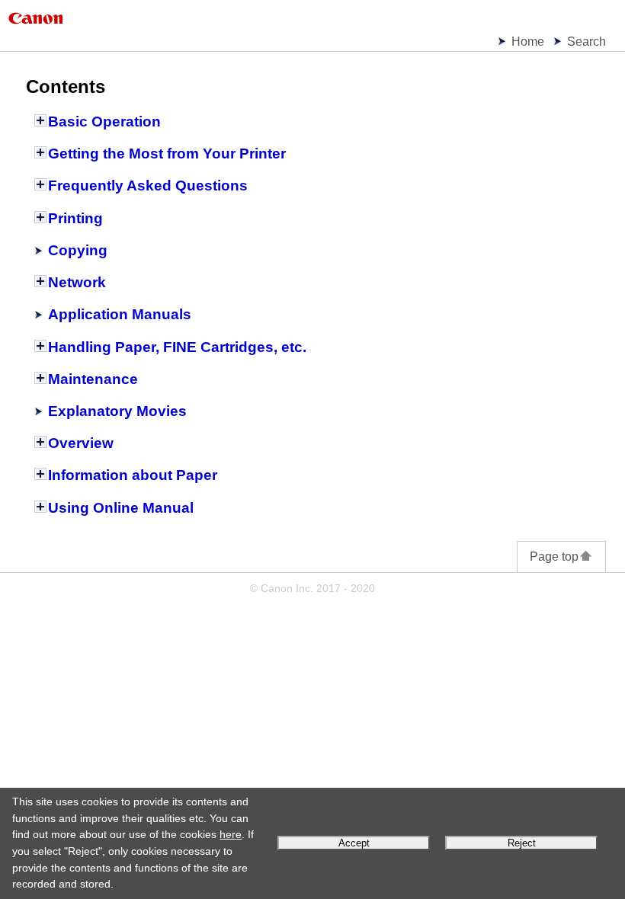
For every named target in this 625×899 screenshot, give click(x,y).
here (231, 834)
